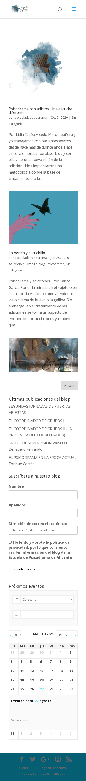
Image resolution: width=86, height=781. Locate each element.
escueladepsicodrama (31, 117)
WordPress (56, 774)
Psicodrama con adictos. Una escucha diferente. (40, 110)
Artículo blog (35, 264)
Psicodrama (55, 264)
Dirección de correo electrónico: (38, 523)
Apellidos (17, 505)
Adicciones (17, 264)
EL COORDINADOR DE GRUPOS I (36, 420)
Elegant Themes (52, 768)
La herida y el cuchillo (27, 252)
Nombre (16, 486)
